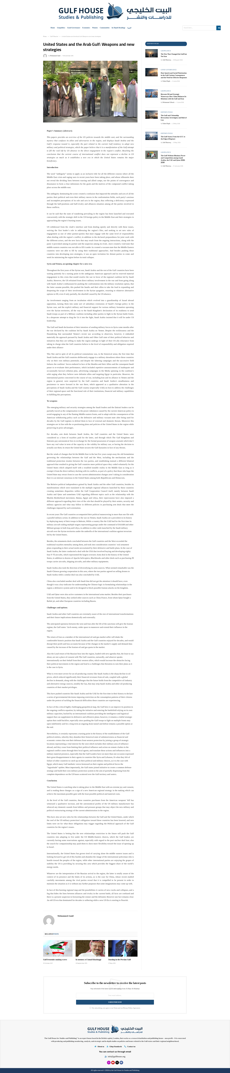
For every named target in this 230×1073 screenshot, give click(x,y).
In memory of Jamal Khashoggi (88, 960)
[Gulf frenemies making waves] (57, 948)
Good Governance (73, 27)
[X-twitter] (117, 1062)
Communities (104, 27)
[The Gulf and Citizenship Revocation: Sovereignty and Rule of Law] (151, 114)
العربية (129, 27)
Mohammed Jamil (55, 56)
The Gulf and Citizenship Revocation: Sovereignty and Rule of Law (174, 118)
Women (95, 27)
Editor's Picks (167, 112)
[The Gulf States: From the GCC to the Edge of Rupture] (151, 136)
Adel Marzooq (167, 60)
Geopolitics (61, 27)
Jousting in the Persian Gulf (119, 960)
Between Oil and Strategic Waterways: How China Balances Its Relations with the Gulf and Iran (173, 96)
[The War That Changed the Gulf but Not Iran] (151, 53)
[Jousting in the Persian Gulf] (123, 948)
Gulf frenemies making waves (55, 960)
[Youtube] (113, 1062)
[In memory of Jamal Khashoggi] (90, 948)
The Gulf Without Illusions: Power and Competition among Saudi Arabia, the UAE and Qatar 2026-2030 (173, 159)
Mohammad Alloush (168, 102)
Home (53, 27)
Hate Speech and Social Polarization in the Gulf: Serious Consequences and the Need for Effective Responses (174, 75)
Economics (86, 27)
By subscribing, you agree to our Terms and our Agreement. (116, 1008)
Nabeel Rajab (166, 81)
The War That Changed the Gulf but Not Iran (174, 55)
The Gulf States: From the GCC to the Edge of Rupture (173, 138)
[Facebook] (121, 1062)
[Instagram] (109, 1062)
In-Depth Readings (118, 27)
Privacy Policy (128, 1008)
